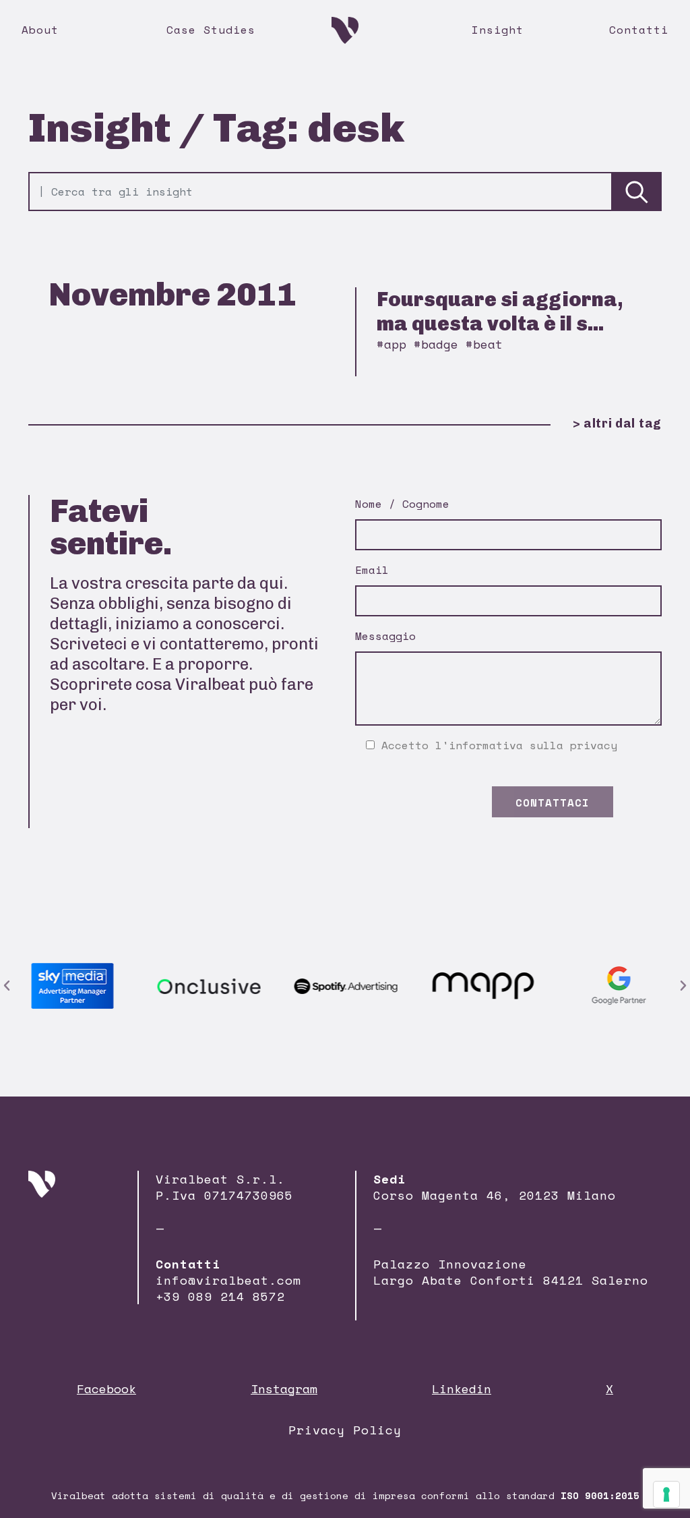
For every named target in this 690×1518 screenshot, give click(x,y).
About (40, 30)
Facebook (106, 1388)
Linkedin (461, 1388)
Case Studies (210, 30)
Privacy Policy (345, 1429)
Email (372, 570)
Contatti (638, 30)
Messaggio (385, 636)
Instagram (284, 1388)
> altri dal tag (617, 423)
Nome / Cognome (402, 504)
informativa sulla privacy (533, 745)
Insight (498, 30)
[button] (6, 986)
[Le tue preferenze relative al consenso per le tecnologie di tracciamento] (666, 1494)
